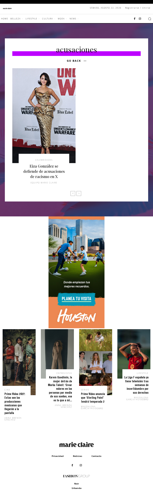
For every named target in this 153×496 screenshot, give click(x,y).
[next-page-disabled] (78, 193)
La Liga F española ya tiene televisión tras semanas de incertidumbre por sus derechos (136, 384)
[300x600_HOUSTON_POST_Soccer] (76, 327)
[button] (149, 18)
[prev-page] (73, 193)
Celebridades (44, 160)
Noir (76, 483)
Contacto (96, 456)
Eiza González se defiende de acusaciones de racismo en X (44, 171)
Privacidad (58, 456)
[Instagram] (140, 18)
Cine (7, 390)
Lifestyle (143, 373)
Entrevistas (64, 373)
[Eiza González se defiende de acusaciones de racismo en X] (44, 115)
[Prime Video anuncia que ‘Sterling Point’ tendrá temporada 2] (95, 362)
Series (85, 390)
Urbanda (77, 488)
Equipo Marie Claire (44, 182)
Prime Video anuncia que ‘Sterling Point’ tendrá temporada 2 (93, 397)
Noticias (77, 456)
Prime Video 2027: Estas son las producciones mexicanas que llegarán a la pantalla (14, 403)
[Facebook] (134, 18)
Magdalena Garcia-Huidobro (92, 407)
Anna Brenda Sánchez (13, 419)
